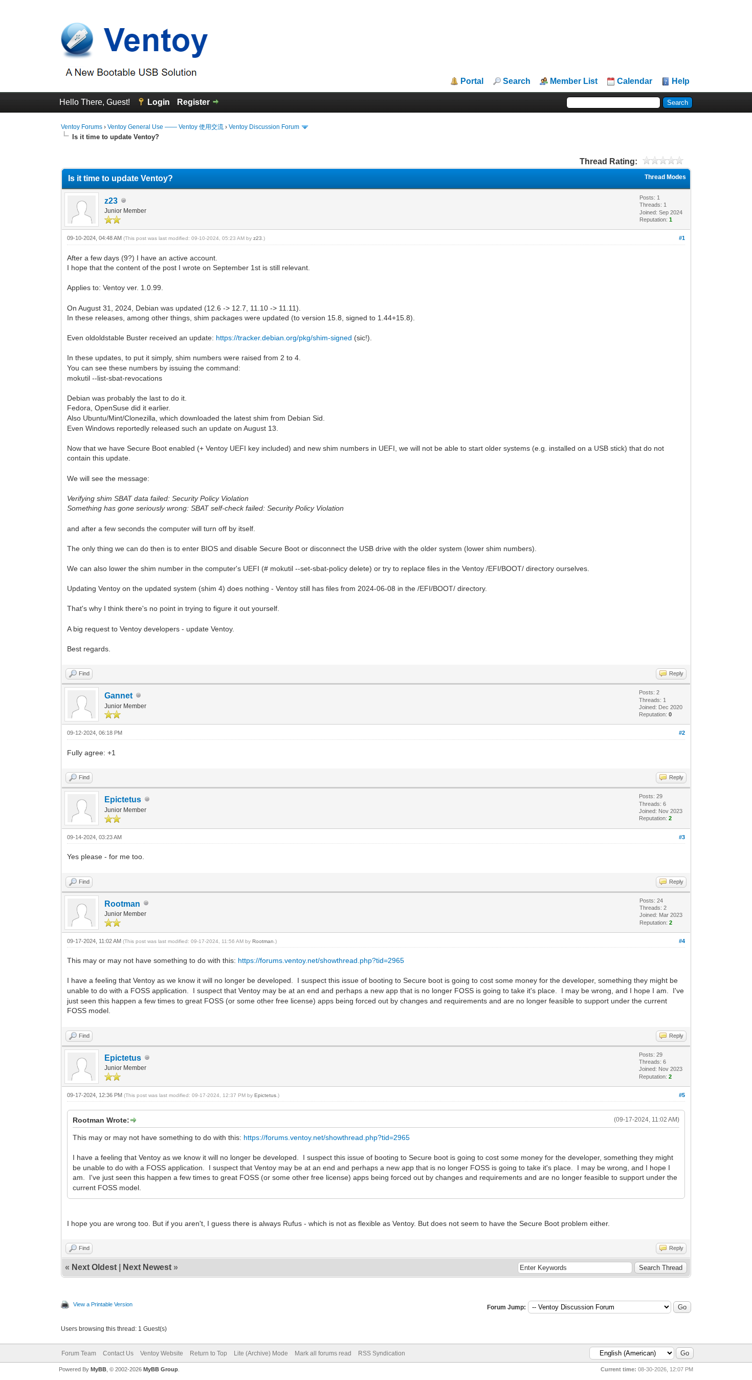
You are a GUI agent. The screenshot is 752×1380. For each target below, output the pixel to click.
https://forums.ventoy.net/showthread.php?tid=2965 (321, 960)
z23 (111, 200)
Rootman (122, 904)
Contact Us (118, 1353)
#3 (682, 837)
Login (158, 102)
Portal (471, 81)
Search (516, 81)
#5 (682, 1095)
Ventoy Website (161, 1353)
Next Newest (147, 1267)
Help (681, 81)
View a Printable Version (102, 1304)
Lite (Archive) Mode (261, 1353)
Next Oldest (94, 1267)
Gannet (118, 695)
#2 (682, 733)
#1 (682, 238)
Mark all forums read (323, 1353)
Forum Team (78, 1353)
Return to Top (208, 1353)
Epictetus (122, 799)
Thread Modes (665, 177)
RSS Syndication (381, 1353)
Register (193, 102)
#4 (682, 941)
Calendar (634, 81)
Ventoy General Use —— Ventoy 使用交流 (165, 126)
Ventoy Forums (81, 126)
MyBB (98, 1369)
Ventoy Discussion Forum (264, 126)
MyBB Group (160, 1369)
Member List (574, 81)
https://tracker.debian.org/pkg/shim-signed (284, 338)
